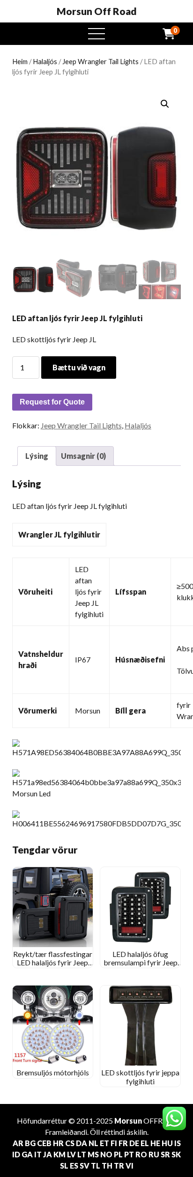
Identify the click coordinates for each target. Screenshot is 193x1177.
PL (118, 1154)
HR (58, 1143)
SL (64, 1165)
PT (129, 1154)
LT (81, 1154)
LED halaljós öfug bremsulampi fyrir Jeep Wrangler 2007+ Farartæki (141, 966)
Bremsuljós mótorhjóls (52, 1072)
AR (18, 1143)
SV (84, 1165)
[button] (164, 104)
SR (165, 1154)
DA (81, 1143)
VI (130, 1165)
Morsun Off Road (97, 11)
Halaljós (45, 61)
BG (30, 1143)
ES (74, 1165)
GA (27, 1154)
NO (106, 1154)
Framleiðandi (66, 1131)
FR (123, 1143)
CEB (44, 1143)
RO (141, 1154)
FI (114, 1143)
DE (134, 1143)
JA (47, 1154)
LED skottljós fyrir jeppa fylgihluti (140, 1076)
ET (104, 1143)
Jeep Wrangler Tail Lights (100, 61)
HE (155, 1143)
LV (71, 1154)
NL (93, 1143)
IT (38, 1154)
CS (69, 1143)
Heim (20, 61)
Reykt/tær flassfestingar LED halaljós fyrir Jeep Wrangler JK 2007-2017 (52, 962)
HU (167, 1143)
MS (93, 1154)
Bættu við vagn (78, 367)
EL (145, 1143)
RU (153, 1154)
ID (16, 1154)
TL (95, 1165)
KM (59, 1154)
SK (176, 1154)
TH (107, 1165)
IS (177, 1143)
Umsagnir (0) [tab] (83, 455)
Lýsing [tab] (36, 455)
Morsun (128, 1120)
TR (119, 1165)
